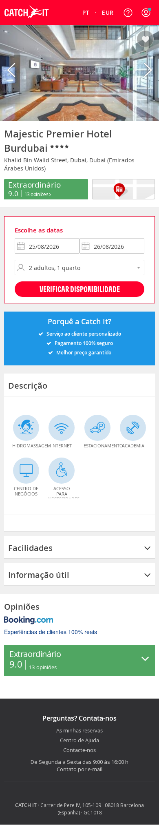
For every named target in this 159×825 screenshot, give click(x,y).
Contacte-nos (79, 750)
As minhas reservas (79, 731)
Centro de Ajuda (79, 740)
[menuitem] (86, 13)
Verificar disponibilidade (80, 289)
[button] (146, 13)
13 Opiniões (36, 194)
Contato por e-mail (79, 769)
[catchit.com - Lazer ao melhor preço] (26, 22)
